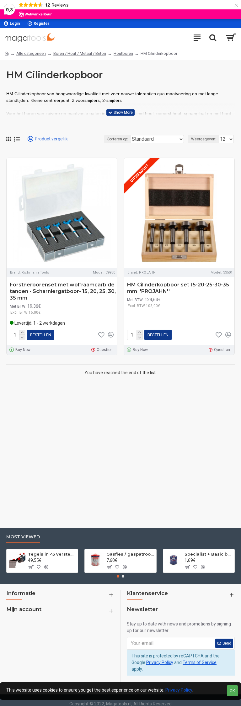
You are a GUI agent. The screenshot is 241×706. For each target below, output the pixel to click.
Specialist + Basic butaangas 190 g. (208, 554)
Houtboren (123, 53)
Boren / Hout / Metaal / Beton (79, 53)
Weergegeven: (203, 139)
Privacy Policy (159, 662)
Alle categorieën (31, 53)
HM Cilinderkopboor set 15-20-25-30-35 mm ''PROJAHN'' (178, 288)
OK (232, 690)
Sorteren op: (117, 139)
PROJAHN (147, 272)
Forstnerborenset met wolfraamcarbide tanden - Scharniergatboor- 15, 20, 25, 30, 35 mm (63, 291)
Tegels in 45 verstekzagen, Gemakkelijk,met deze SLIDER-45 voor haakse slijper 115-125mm (52, 554)
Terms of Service (200, 662)
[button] (118, 576)
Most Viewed (23, 537)
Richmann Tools (35, 272)
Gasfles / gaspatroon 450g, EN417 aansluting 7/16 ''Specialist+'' (130, 554)
